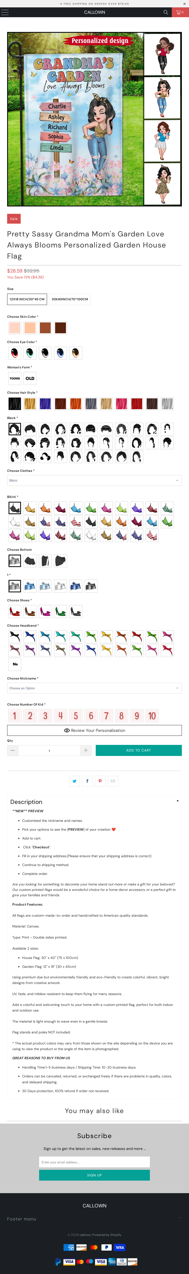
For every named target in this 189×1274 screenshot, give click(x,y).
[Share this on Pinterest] (100, 781)
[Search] (166, 12)
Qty (10, 740)
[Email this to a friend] (113, 781)
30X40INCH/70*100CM (70, 299)
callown (94, 12)
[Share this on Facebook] (87, 781)
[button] (94, 317)
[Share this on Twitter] (74, 781)
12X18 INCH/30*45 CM (27, 299)
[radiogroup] (94, 328)
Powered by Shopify (106, 1235)
